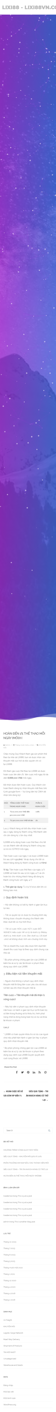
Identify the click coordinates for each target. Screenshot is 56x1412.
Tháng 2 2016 (9, 1300)
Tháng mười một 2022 (13, 1268)
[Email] (45, 1072)
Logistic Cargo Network (13, 1333)
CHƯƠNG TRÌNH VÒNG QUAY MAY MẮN (20, 1150)
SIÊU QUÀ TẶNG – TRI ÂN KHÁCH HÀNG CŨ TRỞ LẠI (37, 1095)
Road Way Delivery (11, 1339)
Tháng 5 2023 (9, 1261)
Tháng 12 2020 (9, 1280)
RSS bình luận (9, 1398)
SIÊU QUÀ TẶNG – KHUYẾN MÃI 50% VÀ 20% (22, 1156)
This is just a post (25, 1196)
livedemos (7, 1196)
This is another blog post (25, 1222)
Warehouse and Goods (13, 1365)
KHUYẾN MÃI (9, 1326)
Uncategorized (9, 1359)
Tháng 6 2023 (9, 1255)
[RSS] (40, 1072)
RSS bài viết (8, 1392)
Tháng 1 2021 (9, 1274)
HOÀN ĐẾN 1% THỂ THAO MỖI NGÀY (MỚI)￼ (22, 1176)
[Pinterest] (28, 1072)
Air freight (7, 1320)
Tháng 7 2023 (9, 1248)
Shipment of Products (12, 1346)
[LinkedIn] (34, 1072)
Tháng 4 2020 (9, 1287)
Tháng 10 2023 (9, 1242)
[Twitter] (22, 1072)
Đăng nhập (8, 1385)
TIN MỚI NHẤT (9, 1352)
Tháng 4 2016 (9, 1293)
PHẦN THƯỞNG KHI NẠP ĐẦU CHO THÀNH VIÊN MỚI (26, 1163)
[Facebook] (17, 1072)
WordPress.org (9, 1405)
